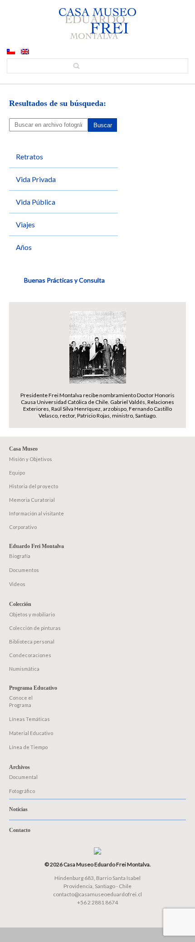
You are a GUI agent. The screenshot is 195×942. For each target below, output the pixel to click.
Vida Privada (36, 179)
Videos (17, 584)
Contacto (19, 830)
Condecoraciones (30, 655)
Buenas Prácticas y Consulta (64, 280)
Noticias (18, 809)
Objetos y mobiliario (32, 614)
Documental (23, 777)
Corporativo (23, 527)
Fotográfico (22, 791)
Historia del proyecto (33, 486)
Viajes (25, 224)
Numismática (24, 669)
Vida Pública (35, 201)
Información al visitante (36, 513)
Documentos (24, 570)
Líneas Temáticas (29, 719)
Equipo (17, 473)
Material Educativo (31, 733)
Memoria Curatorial (32, 500)
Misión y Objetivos (30, 459)
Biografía (19, 556)
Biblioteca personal (31, 641)
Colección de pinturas (35, 628)
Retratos (29, 156)
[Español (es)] (11, 52)
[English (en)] (25, 52)
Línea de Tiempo (28, 747)
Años (24, 247)
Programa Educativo (33, 688)
